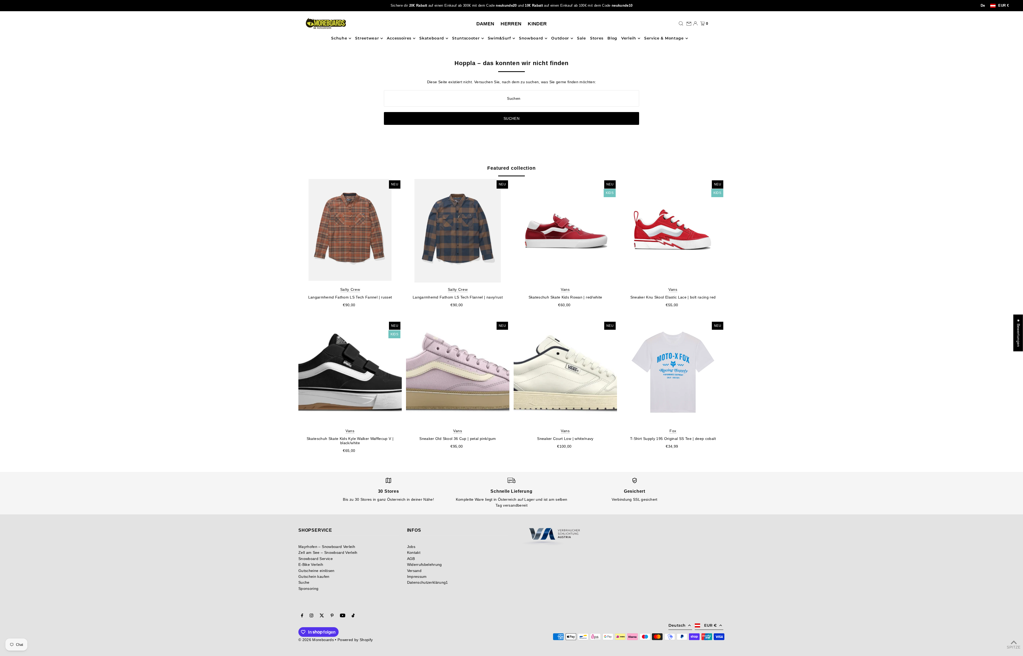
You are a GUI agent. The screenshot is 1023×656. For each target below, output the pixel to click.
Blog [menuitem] (612, 38)
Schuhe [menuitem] (339, 38)
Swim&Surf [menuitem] (499, 38)
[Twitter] (322, 616)
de (983, 5)
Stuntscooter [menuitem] (466, 38)
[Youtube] (342, 616)
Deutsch (676, 625)
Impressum (417, 576)
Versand (414, 570)
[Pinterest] (332, 616)
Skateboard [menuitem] (431, 38)
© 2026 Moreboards (316, 640)
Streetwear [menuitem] (367, 38)
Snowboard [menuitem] (531, 38)
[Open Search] (681, 23)
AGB (411, 558)
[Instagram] (311, 616)
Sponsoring (308, 588)
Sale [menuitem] (581, 38)
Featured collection (511, 168)
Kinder (537, 23)
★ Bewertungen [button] (1018, 333)
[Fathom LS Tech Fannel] (350, 231)
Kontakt (413, 552)
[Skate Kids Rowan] (565, 231)
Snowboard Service (315, 558)
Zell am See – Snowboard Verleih (328, 552)
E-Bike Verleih (310, 564)
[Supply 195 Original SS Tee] (673, 372)
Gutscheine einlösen (316, 570)
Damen (485, 23)
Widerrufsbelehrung (424, 564)
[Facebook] (302, 616)
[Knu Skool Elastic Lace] (673, 231)
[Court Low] (565, 372)
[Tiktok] (353, 616)
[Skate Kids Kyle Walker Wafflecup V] (350, 372)
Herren (511, 23)
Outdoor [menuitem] (560, 38)
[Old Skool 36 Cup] (457, 372)
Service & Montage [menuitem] (664, 38)
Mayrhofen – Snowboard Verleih (326, 546)
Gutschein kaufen (314, 576)
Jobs (411, 546)
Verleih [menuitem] (628, 38)
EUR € (1003, 6)
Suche (304, 582)
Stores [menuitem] (596, 38)
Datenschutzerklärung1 (427, 582)
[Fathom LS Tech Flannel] (457, 231)
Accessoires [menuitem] (399, 38)
